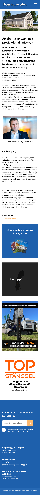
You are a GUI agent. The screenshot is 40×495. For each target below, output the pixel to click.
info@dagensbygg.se (10, 476)
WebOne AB (20, 492)
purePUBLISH (29, 490)
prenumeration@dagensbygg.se (14, 464)
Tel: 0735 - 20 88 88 (10, 479)
